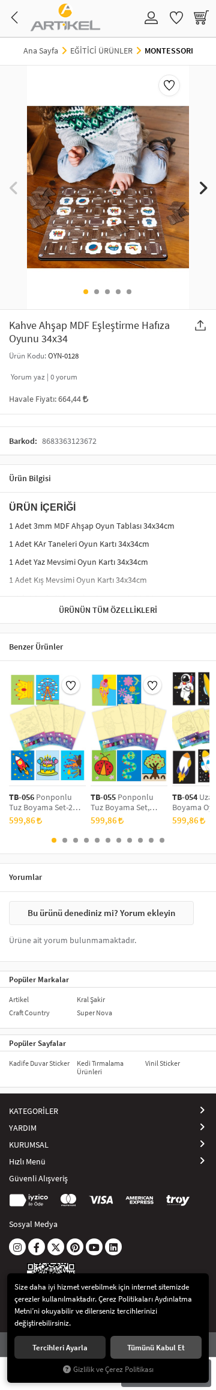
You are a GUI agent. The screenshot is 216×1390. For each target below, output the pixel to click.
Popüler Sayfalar (37, 1043)
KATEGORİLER (33, 1111)
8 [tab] (129, 840)
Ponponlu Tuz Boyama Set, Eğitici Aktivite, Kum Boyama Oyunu (125, 802)
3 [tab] (107, 291)
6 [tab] (108, 840)
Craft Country (29, 1012)
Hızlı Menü (27, 1161)
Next (202, 187)
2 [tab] (96, 291)
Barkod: (23, 441)
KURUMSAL (29, 1144)
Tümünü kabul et (156, 1347)
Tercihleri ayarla (60, 1347)
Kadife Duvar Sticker (39, 1063)
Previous (13, 187)
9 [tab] (140, 840)
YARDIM (23, 1127)
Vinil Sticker (162, 1063)
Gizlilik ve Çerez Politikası (113, 1369)
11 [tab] (162, 840)
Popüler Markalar (39, 979)
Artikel (19, 999)
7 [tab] (118, 840)
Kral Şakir (91, 999)
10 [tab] (151, 840)
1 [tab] (85, 291)
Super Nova (94, 1012)
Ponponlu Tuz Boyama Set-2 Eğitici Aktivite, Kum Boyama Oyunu (44, 802)
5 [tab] (129, 291)
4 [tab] (118, 291)
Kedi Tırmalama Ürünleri (100, 1067)
